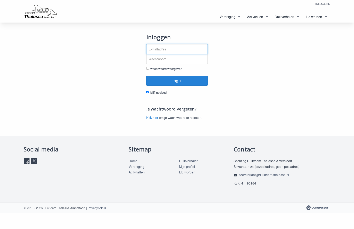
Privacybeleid (97, 208)
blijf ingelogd (158, 92)
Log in (177, 80)
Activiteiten (255, 16)
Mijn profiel (187, 166)
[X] (34, 161)
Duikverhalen (284, 16)
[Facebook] (27, 161)
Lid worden (314, 16)
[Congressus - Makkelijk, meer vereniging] (317, 207)
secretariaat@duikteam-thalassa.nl (264, 174)
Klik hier (152, 117)
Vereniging (227, 16)
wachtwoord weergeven (166, 68)
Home (133, 160)
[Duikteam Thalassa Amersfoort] (44, 11)
